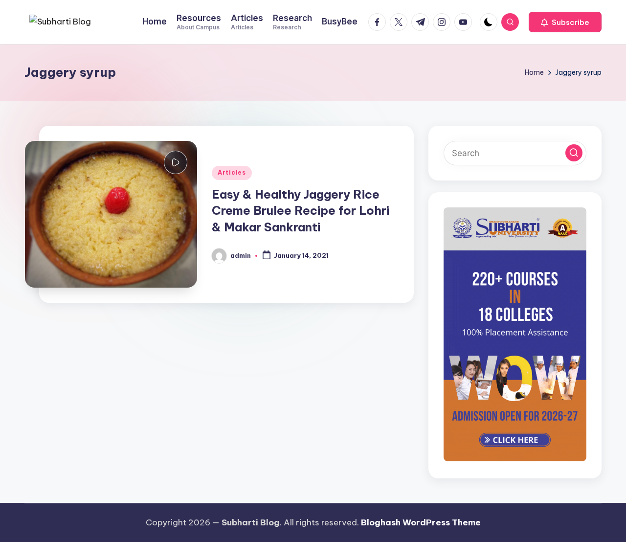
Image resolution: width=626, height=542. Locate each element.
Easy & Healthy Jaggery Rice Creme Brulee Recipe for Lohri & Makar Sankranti (300, 210)
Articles (232, 172)
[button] (565, 22)
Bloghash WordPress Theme (421, 522)
